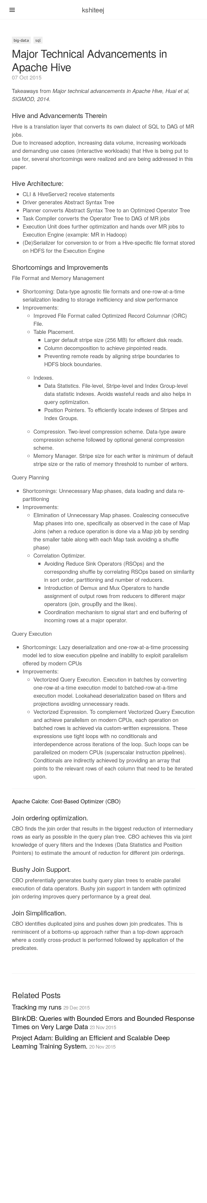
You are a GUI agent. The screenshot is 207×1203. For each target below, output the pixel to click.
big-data (21, 40)
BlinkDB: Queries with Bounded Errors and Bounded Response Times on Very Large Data (103, 1022)
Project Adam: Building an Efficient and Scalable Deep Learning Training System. (91, 1041)
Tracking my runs (50, 1006)
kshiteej (93, 9)
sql (38, 40)
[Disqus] (103, 1133)
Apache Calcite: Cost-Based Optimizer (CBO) (66, 801)
